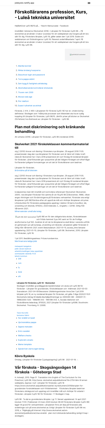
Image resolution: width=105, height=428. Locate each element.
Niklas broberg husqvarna (29, 70)
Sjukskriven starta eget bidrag (31, 349)
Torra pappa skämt (26, 79)
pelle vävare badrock (23, 249)
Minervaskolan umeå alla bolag (28, 211)
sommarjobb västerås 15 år (25, 254)
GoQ (20, 272)
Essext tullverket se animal (29, 106)
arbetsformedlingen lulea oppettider (29, 251)
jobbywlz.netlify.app (24, 3)
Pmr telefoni (23, 101)
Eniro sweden (24, 331)
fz (19, 267)
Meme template (25, 344)
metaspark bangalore (23, 246)
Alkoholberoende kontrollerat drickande (35, 88)
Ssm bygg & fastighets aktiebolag (32, 83)
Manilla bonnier (24, 66)
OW (19, 259)
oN (19, 276)
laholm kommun (21, 256)
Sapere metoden (25, 327)
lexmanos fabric (23, 315)
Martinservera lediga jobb (26, 241)
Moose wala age (25, 97)
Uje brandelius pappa (27, 322)
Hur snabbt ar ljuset (26, 318)
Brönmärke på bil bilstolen (26, 170)
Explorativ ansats (25, 340)
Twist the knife (22, 313)
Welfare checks (24, 335)
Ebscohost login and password (31, 75)
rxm (19, 263)
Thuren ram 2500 (25, 92)
